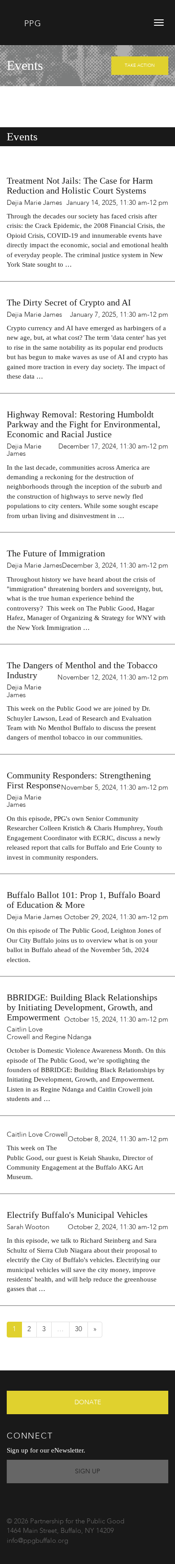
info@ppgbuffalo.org (37, 1541)
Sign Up (87, 1471)
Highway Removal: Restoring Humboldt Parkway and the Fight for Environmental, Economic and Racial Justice (83, 424)
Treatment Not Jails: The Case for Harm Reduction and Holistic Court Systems (80, 185)
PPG (31, 24)
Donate (87, 1402)
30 (78, 1329)
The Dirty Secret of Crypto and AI (69, 302)
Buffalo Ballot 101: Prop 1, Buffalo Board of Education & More (83, 900)
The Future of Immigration (56, 553)
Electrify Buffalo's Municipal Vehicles (77, 1215)
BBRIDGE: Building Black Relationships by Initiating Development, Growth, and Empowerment (82, 1007)
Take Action (140, 65)
